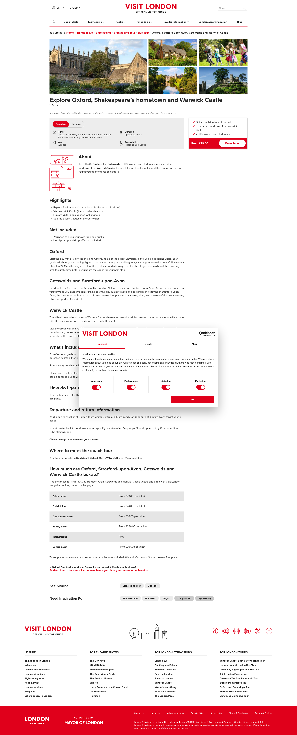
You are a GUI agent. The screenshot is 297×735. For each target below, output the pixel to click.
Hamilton (95, 696)
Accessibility (216, 713)
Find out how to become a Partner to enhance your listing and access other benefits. (99, 570)
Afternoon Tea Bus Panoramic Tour (239, 678)
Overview (61, 124)
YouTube (225, 631)
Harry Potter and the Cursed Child (108, 687)
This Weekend (130, 598)
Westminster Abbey (165, 687)
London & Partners (37, 720)
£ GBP (74, 8)
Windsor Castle (163, 683)
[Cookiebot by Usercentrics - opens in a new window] (201, 333)
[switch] (131, 387)
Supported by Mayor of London (84, 720)
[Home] (54, 22)
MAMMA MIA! (97, 665)
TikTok (215, 631)
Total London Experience (233, 674)
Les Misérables (98, 691)
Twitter (258, 631)
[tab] (61, 124)
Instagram (236, 631)
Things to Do (85, 33)
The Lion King (97, 661)
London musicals (34, 687)
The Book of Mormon (101, 678)
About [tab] (195, 344)
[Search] (244, 7)
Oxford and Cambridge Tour (235, 687)
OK (193, 399)
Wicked (94, 683)
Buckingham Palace (166, 665)
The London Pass (164, 696)
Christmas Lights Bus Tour (234, 696)
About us (155, 713)
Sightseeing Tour (124, 33)
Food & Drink (32, 683)
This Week (150, 598)
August (166, 598)
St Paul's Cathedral (165, 691)
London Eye (161, 661)
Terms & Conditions (238, 713)
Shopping (30, 691)
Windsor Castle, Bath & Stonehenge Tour (242, 661)
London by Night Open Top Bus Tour (239, 669)
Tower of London (164, 678)
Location (76, 124)
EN (58, 8)
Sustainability (197, 713)
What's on (30, 665)
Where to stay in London (38, 696)
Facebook (269, 631)
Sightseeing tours (34, 678)
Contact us (139, 713)
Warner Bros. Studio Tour (234, 691)
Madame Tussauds (165, 669)
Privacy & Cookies (263, 713)
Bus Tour (143, 33)
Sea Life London (163, 674)
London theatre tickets (37, 669)
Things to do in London (37, 661)
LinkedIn (247, 631)
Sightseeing (103, 33)
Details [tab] (148, 344)
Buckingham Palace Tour (233, 683)
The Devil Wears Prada (102, 674)
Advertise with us (175, 713)
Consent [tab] (102, 344)
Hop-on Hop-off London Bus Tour (238, 665)
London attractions (35, 674)
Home (70, 33)
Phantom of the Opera (102, 669)
